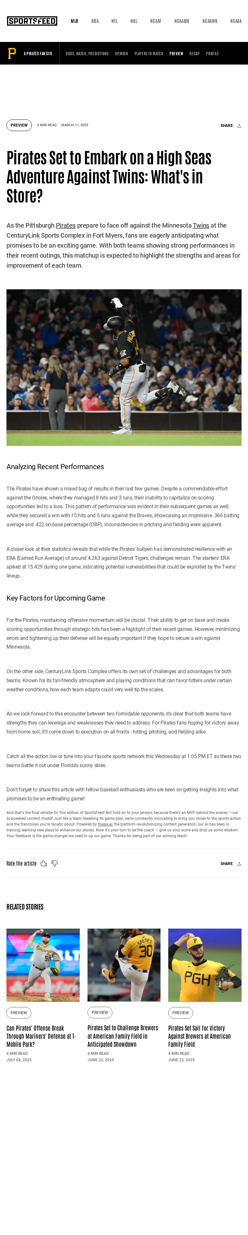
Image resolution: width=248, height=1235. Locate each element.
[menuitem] (74, 21)
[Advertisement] (128, 88)
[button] (74, 21)
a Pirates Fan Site (38, 53)
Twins (201, 225)
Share (227, 126)
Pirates (66, 225)
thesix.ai (105, 824)
